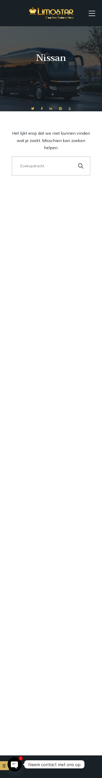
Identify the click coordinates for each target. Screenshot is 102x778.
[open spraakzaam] (15, 764)
